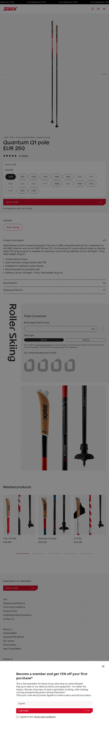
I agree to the (37, 716)
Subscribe (23, 710)
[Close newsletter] (103, 666)
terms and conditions (45, 716)
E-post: (21, 703)
